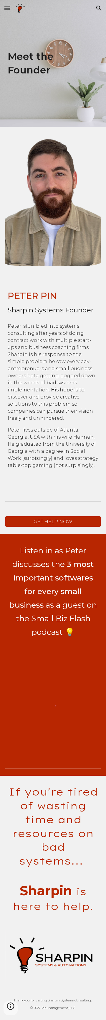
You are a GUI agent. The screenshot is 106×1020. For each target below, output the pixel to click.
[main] (53, 63)
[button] (7, 8)
